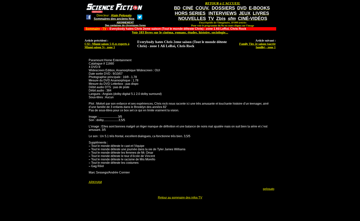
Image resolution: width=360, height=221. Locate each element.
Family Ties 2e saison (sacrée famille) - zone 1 (257, 45)
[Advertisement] (180, 211)
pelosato (268, 188)
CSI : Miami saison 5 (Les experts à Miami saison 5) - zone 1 (107, 45)
